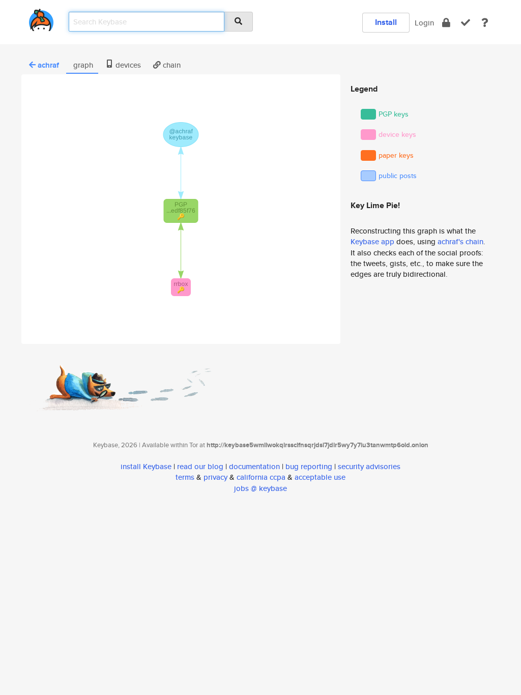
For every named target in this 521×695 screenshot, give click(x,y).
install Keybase (146, 466)
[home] (41, 18)
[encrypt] (446, 22)
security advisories (369, 466)
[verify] (465, 22)
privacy (215, 477)
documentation (254, 466)
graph (82, 65)
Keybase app (372, 241)
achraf (48, 65)
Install (386, 22)
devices (127, 65)
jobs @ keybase (260, 488)
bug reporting (308, 466)
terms (185, 477)
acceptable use (320, 477)
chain (171, 65)
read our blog (200, 466)
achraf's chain (460, 241)
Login (424, 22)
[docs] (484, 22)
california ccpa (261, 477)
